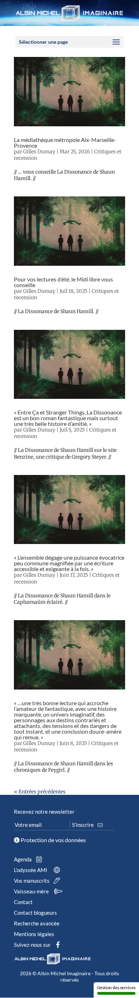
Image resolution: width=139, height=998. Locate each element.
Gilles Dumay (39, 151)
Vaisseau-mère (32, 891)
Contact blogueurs (35, 912)
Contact (23, 902)
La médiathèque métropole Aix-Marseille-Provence (65, 142)
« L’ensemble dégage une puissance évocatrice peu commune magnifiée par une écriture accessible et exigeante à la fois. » (69, 563)
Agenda (23, 859)
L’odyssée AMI (31, 870)
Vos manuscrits (32, 880)
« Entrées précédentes (40, 791)
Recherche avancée (37, 923)
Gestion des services (116, 987)
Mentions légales (34, 934)
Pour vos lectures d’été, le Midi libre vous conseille (63, 282)
